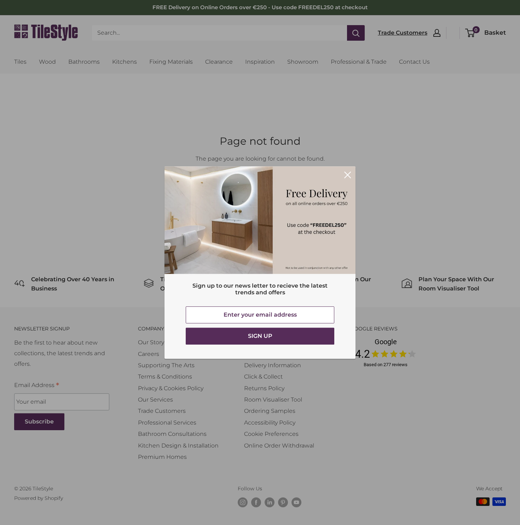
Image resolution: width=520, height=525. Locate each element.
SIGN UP (260, 336)
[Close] (347, 174)
